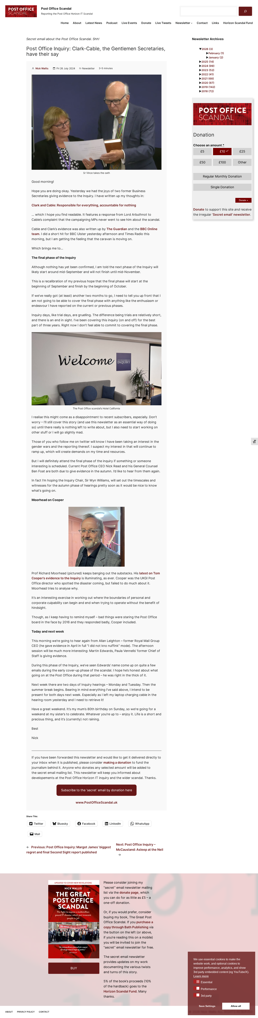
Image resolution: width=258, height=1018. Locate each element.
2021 (207, 78)
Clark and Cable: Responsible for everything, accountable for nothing (84, 205)
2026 (207, 49)
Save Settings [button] (207, 1006)
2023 (207, 70)
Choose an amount (208, 145)
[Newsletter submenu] (192, 23)
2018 (207, 91)
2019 (208, 87)
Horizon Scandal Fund (120, 991)
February (216, 53)
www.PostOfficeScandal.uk (96, 802)
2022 (207, 74)
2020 (207, 82)
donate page (129, 892)
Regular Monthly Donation (222, 176)
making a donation (117, 762)
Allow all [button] (236, 1006)
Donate (243, 200)
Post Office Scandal (56, 8)
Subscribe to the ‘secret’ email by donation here (96, 790)
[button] (196, 981)
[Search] (245, 11)
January (216, 57)
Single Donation (222, 187)
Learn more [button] (201, 976)
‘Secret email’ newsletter (231, 214)
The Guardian (117, 229)
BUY (74, 968)
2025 (207, 61)
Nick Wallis (41, 68)
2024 (207, 66)
